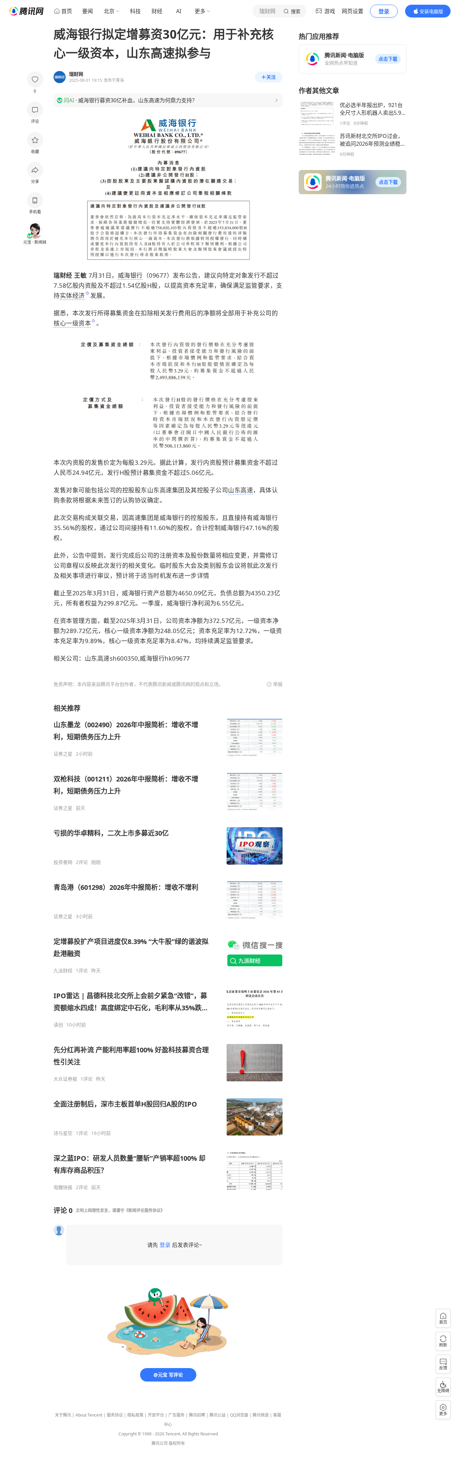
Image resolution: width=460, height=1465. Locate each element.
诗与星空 (63, 1133)
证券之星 (63, 754)
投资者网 (63, 862)
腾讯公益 (217, 1415)
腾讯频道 (261, 1415)
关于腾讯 (63, 1415)
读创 (58, 1024)
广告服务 (176, 1415)
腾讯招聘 (197, 1415)
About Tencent (88, 1415)
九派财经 (63, 970)
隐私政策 (135, 1415)
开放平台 (156, 1415)
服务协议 (115, 1415)
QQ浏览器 (239, 1415)
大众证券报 (65, 1079)
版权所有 (177, 1443)
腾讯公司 (160, 1443)
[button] (388, 59)
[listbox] (168, 947)
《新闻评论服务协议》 (144, 1210)
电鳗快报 (63, 1187)
